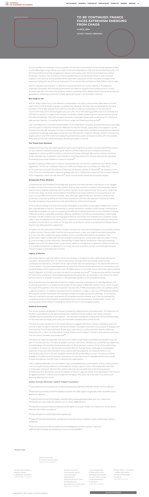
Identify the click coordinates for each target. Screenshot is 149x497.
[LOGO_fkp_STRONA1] (19, 2)
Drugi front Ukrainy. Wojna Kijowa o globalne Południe (23, 472)
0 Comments (27, 477)
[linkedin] (75, 493)
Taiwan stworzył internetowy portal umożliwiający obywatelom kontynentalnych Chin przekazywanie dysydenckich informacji (74, 477)
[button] (141, 3)
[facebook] (64, 493)
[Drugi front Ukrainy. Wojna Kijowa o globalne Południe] (24, 454)
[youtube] (70, 493)
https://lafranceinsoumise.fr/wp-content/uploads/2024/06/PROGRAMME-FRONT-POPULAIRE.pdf (72, 387)
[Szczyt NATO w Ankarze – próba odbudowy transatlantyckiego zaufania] (124, 454)
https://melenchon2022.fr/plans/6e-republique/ (51, 414)
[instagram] (72, 493)
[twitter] (67, 493)
